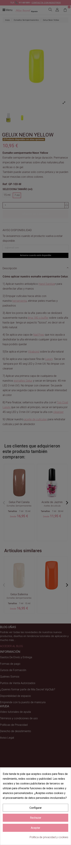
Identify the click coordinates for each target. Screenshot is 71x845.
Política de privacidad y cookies (49, 837)
